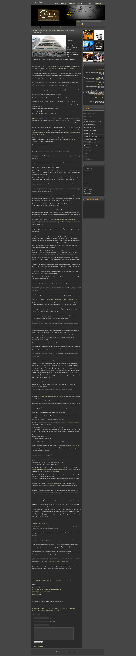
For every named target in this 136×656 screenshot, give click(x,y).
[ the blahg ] (72, 3)
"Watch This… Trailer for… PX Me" (91, 115)
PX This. (37, 1)
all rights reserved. (79, 651)
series (59, 651)
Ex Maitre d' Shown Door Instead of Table (93, 145)
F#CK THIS (73, 26)
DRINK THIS (52, 26)
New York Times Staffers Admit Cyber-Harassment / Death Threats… (53, 31)
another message (46, 381)
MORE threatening (44, 396)
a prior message (56, 528)
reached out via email (40, 137)
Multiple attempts (35, 118)
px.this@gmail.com (99, 102)
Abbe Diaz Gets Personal (89, 127)
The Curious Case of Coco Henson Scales (40, 586)
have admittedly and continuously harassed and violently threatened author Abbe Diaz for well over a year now (59, 68)
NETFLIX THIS (87, 26)
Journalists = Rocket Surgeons (38, 592)
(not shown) (53, 621)
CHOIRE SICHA (36, 608)
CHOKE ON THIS (36, 26)
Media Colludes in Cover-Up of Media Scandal (41, 587)
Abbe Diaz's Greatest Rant (90, 139)
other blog (64, 651)
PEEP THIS (93, 26)
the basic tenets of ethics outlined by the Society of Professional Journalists (55, 561)
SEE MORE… (87, 158)
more (41, 499)
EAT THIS (58, 26)
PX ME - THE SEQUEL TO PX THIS (44, 610)
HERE (53, 63)
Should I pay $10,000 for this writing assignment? (41, 591)
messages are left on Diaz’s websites (49, 499)
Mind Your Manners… (89, 155)
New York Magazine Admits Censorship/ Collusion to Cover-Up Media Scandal (47, 589)
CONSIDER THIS (45, 26)
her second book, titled (50, 257)
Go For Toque (87, 148)
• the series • (90, 3)
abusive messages (52, 396)
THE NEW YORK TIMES (54, 610)
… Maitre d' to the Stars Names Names (92, 121)
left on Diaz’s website (57, 412)
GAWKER (67, 608)
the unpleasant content (69, 139)
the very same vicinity (59, 469)
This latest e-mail (35, 532)
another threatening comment (46, 360)
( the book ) (63, 3)
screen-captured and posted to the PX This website (61, 447)
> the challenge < (99, 3)
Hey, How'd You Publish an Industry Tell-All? (93, 152)
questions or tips (72, 651)
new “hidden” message (45, 459)
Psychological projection (42, 523)
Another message (35, 462)
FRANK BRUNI (62, 608)
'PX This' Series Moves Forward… (91, 112)
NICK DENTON (34, 610)
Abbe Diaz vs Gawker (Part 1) (90, 133)
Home (56, 3)
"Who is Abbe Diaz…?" (89, 118)
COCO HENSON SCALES (44, 608)
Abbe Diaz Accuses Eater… (90, 124)
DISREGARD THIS (88, 172)
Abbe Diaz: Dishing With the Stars (91, 142)
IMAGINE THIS (79, 26)
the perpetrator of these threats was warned (44, 354)
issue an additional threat (63, 474)
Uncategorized (87, 191)
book (55, 651)
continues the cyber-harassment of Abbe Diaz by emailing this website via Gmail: (62, 427)
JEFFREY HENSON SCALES (74, 608)
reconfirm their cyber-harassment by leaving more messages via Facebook (66, 422)
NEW (85, 186)
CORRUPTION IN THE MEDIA (54, 608)
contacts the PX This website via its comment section (59, 483)
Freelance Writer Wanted (36, 594)
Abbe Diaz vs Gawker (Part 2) (90, 136)
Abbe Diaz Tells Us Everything (90, 130)
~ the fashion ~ (80, 3)
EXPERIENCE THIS (65, 26)
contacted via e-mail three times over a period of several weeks (68, 282)
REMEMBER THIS (88, 189)
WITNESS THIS (100, 26)
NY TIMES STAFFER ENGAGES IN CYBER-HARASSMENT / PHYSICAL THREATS (53, 580)
